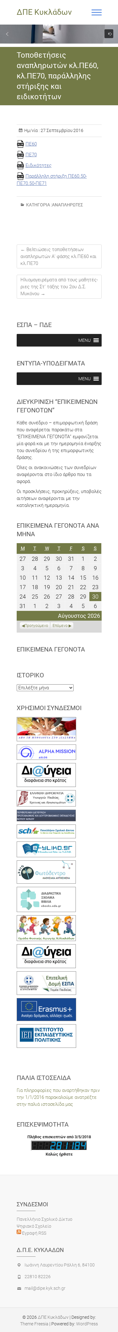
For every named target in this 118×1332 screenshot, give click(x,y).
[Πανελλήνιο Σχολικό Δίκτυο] (46, 828)
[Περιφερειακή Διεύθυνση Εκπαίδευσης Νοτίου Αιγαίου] (46, 813)
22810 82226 (38, 1276)
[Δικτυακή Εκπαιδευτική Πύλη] (46, 845)
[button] (7, 34)
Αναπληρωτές (67, 204)
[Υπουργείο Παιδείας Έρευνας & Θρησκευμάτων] (46, 793)
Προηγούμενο (36, 625)
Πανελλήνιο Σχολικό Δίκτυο (44, 1219)
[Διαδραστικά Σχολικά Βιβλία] (46, 890)
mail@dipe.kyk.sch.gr (45, 1288)
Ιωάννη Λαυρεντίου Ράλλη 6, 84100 (60, 1264)
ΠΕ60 (31, 144)
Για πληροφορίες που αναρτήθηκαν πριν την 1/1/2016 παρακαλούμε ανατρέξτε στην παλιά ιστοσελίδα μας (58, 1097)
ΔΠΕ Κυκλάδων (44, 12)
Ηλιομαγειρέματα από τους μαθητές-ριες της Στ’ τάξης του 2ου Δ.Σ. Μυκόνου (59, 286)
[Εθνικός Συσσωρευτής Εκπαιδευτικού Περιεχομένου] (46, 864)
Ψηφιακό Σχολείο (34, 1226)
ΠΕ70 (31, 155)
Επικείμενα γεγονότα (51, 649)
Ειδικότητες (38, 165)
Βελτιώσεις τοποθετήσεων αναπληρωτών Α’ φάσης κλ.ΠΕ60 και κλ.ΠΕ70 (58, 256)
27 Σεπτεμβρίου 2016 (61, 130)
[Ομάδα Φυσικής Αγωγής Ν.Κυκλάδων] (46, 918)
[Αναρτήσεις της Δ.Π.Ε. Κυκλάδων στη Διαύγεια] (46, 766)
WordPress (87, 1323)
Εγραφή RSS (33, 1233)
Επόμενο (60, 625)
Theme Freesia (34, 1323)
